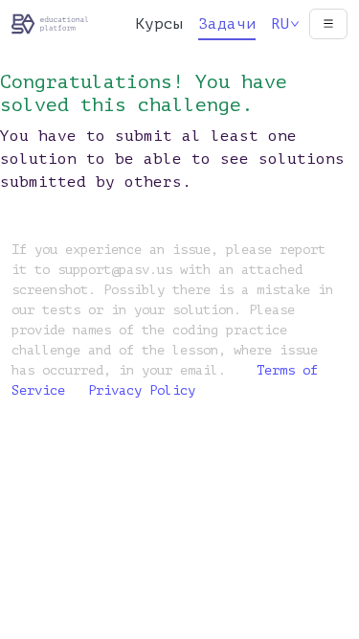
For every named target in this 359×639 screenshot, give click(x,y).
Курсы (159, 24)
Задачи (227, 24)
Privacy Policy (141, 390)
